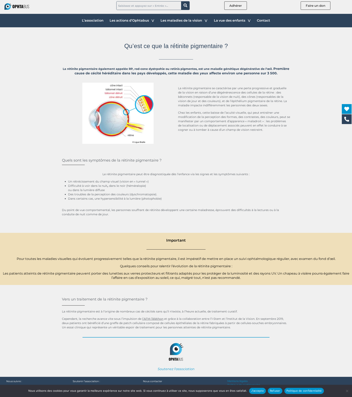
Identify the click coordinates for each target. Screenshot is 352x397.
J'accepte (257, 390)
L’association (92, 20)
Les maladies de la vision (181, 20)
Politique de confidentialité (304, 390)
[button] (132, 20)
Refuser (275, 390)
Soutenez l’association (176, 369)
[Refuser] (347, 391)
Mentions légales (237, 381)
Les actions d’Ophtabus (129, 20)
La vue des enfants (229, 20)
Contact (263, 20)
